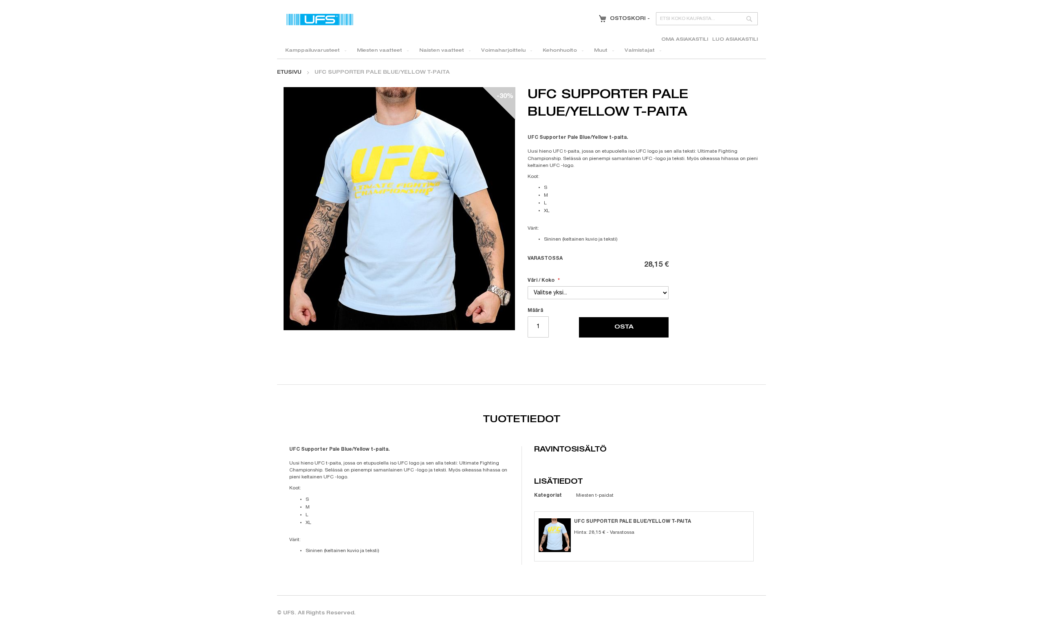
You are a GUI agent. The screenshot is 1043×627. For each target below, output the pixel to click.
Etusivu (289, 72)
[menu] (521, 51)
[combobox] (707, 18)
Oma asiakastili (684, 39)
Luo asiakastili (735, 39)
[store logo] (319, 19)
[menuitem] (314, 51)
